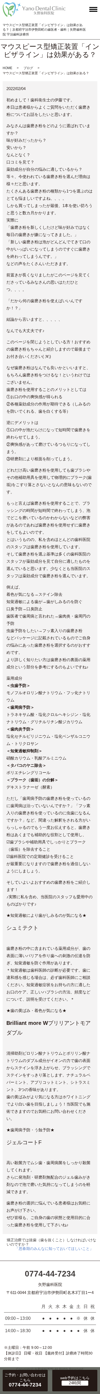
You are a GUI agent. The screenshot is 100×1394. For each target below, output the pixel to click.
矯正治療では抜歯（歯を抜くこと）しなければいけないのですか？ (51, 1242)
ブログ (28, 68)
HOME (7, 68)
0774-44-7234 (50, 1273)
